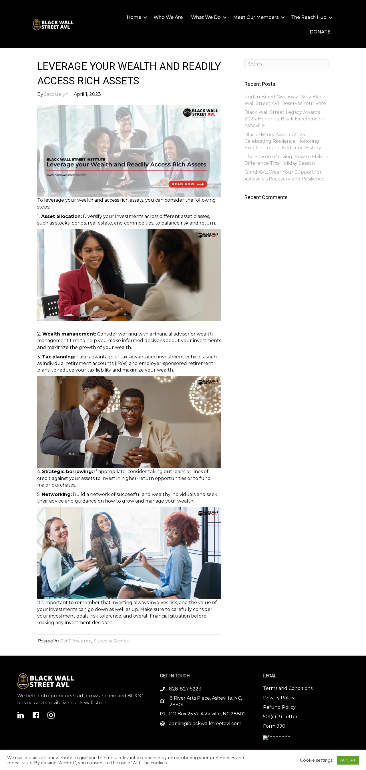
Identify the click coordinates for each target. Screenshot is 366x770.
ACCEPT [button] (347, 760)
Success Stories (110, 641)
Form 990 (274, 726)
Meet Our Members (256, 17)
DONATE (320, 32)
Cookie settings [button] (316, 760)
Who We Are (168, 17)
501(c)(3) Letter (280, 716)
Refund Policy (279, 707)
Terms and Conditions (288, 688)
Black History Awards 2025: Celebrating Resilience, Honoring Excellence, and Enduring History (282, 141)
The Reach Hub (309, 17)
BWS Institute (75, 641)
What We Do (206, 17)
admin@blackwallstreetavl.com (205, 723)
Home (134, 17)
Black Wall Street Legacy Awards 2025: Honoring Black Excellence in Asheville (284, 119)
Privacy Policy (279, 697)
